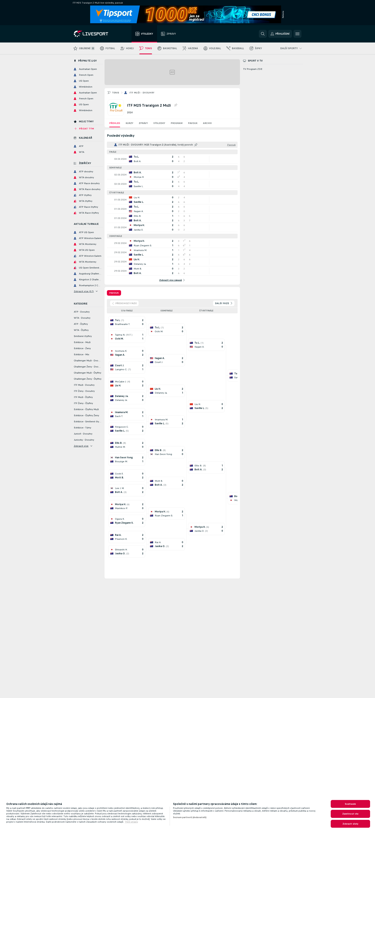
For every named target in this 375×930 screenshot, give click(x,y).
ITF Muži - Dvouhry (142, 92)
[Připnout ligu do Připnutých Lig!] (175, 105)
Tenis (115, 92)
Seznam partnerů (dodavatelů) (189, 817)
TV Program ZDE (252, 69)
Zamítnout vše (350, 813)
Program (176, 123)
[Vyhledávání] (263, 34)
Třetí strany (131, 821)
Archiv (207, 123)
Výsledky (159, 123)
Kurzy (129, 123)
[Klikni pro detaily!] (172, 158)
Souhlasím (350, 804)
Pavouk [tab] (114, 293)
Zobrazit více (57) (84, 291)
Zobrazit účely (350, 823)
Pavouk (192, 123)
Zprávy (143, 123)
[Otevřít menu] (297, 34)
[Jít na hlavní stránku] (96, 34)
